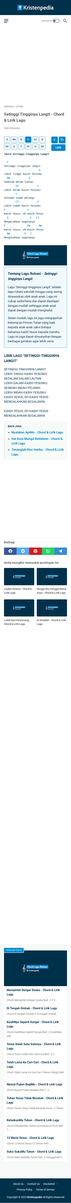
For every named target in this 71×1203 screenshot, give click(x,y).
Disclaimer (49, 1183)
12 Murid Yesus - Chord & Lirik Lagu (30, 1138)
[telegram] (60, 551)
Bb (14, 139)
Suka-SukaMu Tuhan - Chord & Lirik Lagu (34, 1151)
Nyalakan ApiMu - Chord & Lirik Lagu (37, 432)
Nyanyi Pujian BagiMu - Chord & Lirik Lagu (34, 1084)
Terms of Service (45, 1189)
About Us (18, 1183)
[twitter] (23, 551)
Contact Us (33, 1183)
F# (28, 146)
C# (35, 139)
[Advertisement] (35, 65)
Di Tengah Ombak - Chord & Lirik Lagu (32, 1008)
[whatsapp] (48, 551)
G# (42, 146)
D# (7, 146)
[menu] (8, 20)
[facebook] (10, 551)
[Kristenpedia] (35, 7)
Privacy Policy (24, 1189)
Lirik (58, 147)
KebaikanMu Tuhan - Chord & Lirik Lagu (33, 1120)
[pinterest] (35, 551)
